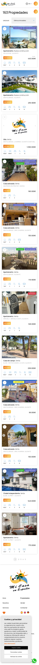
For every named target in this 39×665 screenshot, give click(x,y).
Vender (22, 603)
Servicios (6, 608)
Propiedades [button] (25, 598)
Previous (4, 37)
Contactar (23, 608)
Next (35, 37)
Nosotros (6, 603)
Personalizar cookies (16, 652)
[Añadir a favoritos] (4, 28)
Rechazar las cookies (16, 656)
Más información (9, 643)
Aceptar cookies (16, 648)
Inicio (4, 598)
